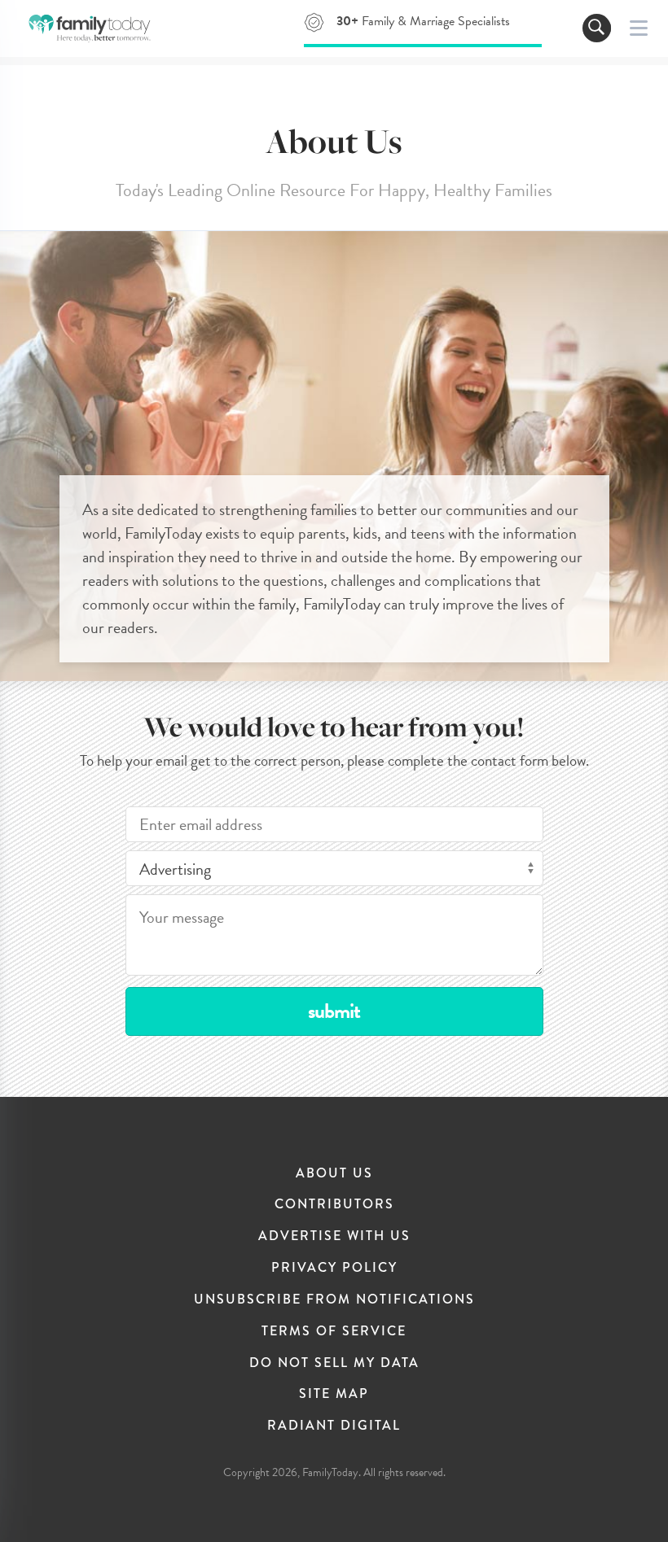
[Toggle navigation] (596, 28)
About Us (334, 1173)
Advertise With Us (334, 1235)
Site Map (334, 1393)
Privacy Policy (334, 1267)
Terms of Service (334, 1330)
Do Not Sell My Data (334, 1362)
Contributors (334, 1204)
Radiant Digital (334, 1425)
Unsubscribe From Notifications (334, 1299)
